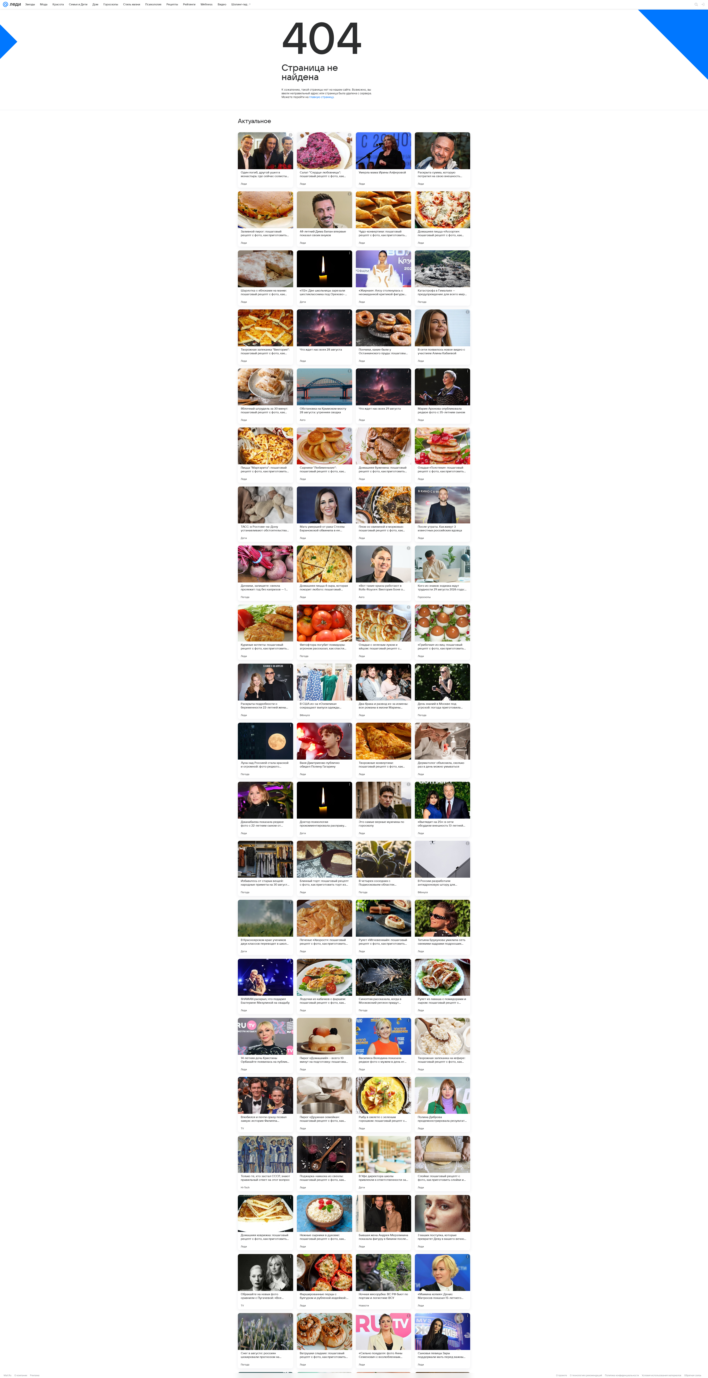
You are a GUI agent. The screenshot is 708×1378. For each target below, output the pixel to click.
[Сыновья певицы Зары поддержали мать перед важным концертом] (442, 1340)
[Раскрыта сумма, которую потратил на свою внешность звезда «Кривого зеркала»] (442, 160)
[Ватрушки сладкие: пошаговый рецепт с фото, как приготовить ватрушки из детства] (324, 1340)
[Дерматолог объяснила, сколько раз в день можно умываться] (442, 750)
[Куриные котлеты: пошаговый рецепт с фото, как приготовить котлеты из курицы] (265, 632)
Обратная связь (692, 1375)
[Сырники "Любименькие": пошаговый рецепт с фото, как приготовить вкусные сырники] (324, 455)
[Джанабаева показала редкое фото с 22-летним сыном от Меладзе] (265, 809)
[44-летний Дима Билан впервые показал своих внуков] (324, 219)
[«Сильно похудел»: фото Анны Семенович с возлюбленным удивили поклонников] (383, 1340)
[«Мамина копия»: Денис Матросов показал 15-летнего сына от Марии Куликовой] (442, 1281)
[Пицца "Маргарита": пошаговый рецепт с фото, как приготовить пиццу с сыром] (265, 455)
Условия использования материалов (661, 1375)
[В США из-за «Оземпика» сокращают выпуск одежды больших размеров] (324, 691)
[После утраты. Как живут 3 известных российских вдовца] (442, 514)
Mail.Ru (7, 1375)
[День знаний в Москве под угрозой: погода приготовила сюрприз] (442, 691)
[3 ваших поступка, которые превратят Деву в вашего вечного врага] (442, 1222)
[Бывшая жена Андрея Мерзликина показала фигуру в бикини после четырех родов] (383, 1222)
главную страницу (321, 97)
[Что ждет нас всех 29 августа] (383, 396)
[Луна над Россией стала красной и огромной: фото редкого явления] (265, 750)
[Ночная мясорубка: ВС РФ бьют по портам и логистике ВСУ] (383, 1281)
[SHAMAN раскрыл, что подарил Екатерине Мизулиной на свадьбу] (265, 986)
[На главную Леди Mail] (14, 4)
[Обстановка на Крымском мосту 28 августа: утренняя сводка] (324, 396)
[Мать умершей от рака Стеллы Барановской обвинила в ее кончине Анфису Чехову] (324, 514)
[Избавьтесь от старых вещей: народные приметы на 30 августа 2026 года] (265, 868)
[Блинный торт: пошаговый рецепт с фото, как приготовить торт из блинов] (324, 868)
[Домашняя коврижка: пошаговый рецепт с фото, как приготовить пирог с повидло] (265, 1222)
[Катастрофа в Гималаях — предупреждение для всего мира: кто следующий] (442, 278)
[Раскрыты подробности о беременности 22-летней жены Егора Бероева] (265, 691)
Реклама (34, 1375)
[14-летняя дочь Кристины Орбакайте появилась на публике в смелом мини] (265, 1045)
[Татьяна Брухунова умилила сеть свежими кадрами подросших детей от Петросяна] (442, 927)
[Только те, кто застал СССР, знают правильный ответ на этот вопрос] (265, 1163)
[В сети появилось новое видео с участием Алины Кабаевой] (442, 337)
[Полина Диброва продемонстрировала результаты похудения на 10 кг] (442, 1104)
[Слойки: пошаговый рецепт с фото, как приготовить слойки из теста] (442, 1163)
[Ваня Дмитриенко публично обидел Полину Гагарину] (324, 750)
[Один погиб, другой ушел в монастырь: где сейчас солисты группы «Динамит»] (265, 160)
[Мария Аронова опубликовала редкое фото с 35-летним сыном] (442, 396)
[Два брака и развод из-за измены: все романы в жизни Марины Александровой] (383, 691)
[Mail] (5, 4)
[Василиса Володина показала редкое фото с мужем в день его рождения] (383, 1045)
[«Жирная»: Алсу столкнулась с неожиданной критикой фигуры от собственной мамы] (383, 278)
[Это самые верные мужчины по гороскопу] (383, 809)
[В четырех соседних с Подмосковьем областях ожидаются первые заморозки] (383, 868)
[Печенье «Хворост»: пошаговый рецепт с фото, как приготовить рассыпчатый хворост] (324, 927)
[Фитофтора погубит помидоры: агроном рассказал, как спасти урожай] (324, 632)
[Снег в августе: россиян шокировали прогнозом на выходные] (265, 1340)
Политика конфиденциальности (622, 1375)
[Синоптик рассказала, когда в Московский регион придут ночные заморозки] (383, 986)
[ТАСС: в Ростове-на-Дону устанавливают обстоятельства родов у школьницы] (265, 514)
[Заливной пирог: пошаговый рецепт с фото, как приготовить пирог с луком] (265, 219)
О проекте (561, 1375)
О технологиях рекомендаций (586, 1375)
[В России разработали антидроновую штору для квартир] (442, 868)
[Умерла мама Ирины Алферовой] (383, 160)
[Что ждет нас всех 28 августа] (324, 337)
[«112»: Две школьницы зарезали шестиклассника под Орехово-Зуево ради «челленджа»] (324, 278)
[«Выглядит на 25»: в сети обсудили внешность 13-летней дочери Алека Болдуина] (442, 809)
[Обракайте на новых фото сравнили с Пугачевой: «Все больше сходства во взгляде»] (265, 1281)
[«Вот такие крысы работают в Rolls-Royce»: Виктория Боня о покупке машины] (383, 573)
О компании (20, 1375)
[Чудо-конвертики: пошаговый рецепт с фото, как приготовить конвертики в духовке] (383, 219)
